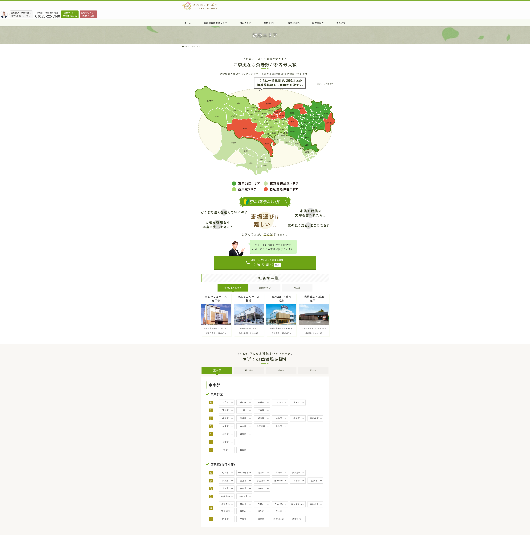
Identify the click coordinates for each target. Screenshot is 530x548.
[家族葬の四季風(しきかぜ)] (232, 6)
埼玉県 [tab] (297, 288)
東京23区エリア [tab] (233, 288)
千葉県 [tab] (281, 370)
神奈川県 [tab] (249, 370)
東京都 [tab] (217, 370)
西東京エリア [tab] (265, 288)
